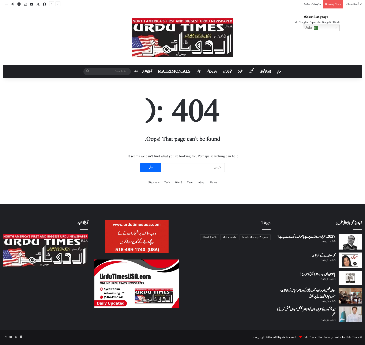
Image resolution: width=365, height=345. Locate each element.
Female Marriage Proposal (255, 237)
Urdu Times (352, 337)
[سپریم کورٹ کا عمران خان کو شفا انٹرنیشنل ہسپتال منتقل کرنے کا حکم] (350, 314)
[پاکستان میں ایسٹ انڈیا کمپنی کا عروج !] (350, 278)
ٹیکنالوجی (227, 72)
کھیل (251, 72)
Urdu (308, 27)
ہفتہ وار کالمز (211, 72)
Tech (167, 183)
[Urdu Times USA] (182, 37)
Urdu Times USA (312, 337)
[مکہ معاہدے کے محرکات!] (350, 260)
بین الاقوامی (265, 72)
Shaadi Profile (210, 237)
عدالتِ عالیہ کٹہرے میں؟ (312, 4)
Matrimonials (229, 237)
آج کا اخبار (147, 72)
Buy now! (153, 183)
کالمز (198, 72)
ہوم (279, 72)
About (201, 183)
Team (190, 183)
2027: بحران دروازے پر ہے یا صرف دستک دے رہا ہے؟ (306, 237)
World (178, 183)
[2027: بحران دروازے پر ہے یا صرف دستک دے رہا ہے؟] (350, 242)
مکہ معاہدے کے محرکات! (322, 255)
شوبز (240, 72)
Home (213, 183)
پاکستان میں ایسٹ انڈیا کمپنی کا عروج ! (317, 274)
